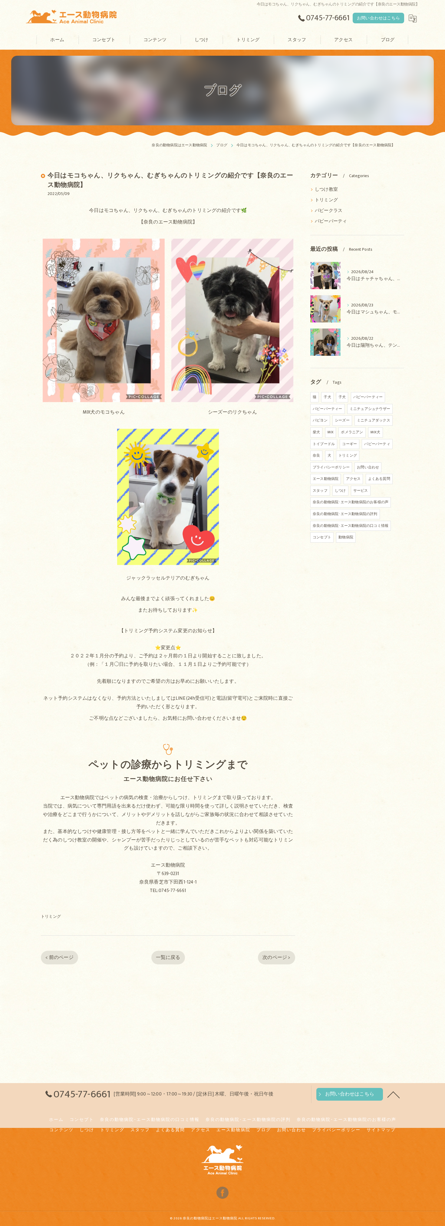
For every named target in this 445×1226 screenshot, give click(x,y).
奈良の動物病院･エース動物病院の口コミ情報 (350, 526)
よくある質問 (379, 479)
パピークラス (328, 210)
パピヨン (320, 420)
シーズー (342, 420)
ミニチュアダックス (373, 420)
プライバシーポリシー (331, 467)
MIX (331, 432)
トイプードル (324, 444)
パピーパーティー (368, 397)
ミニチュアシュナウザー (370, 409)
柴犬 (316, 432)
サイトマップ (381, 1130)
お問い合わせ (368, 467)
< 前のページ (59, 957)
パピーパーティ (331, 221)
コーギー (349, 444)
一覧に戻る (168, 957)
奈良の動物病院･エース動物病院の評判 (345, 514)
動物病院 (345, 537)
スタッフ (320, 490)
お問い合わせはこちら (378, 18)
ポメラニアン (352, 432)
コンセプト (322, 537)
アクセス (353, 479)
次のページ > (276, 957)
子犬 (327, 397)
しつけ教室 (326, 189)
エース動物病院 (325, 479)
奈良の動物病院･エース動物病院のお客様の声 (350, 502)
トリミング (51, 916)
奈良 (316, 455)
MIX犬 (376, 432)
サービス (360, 490)
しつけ (340, 490)
